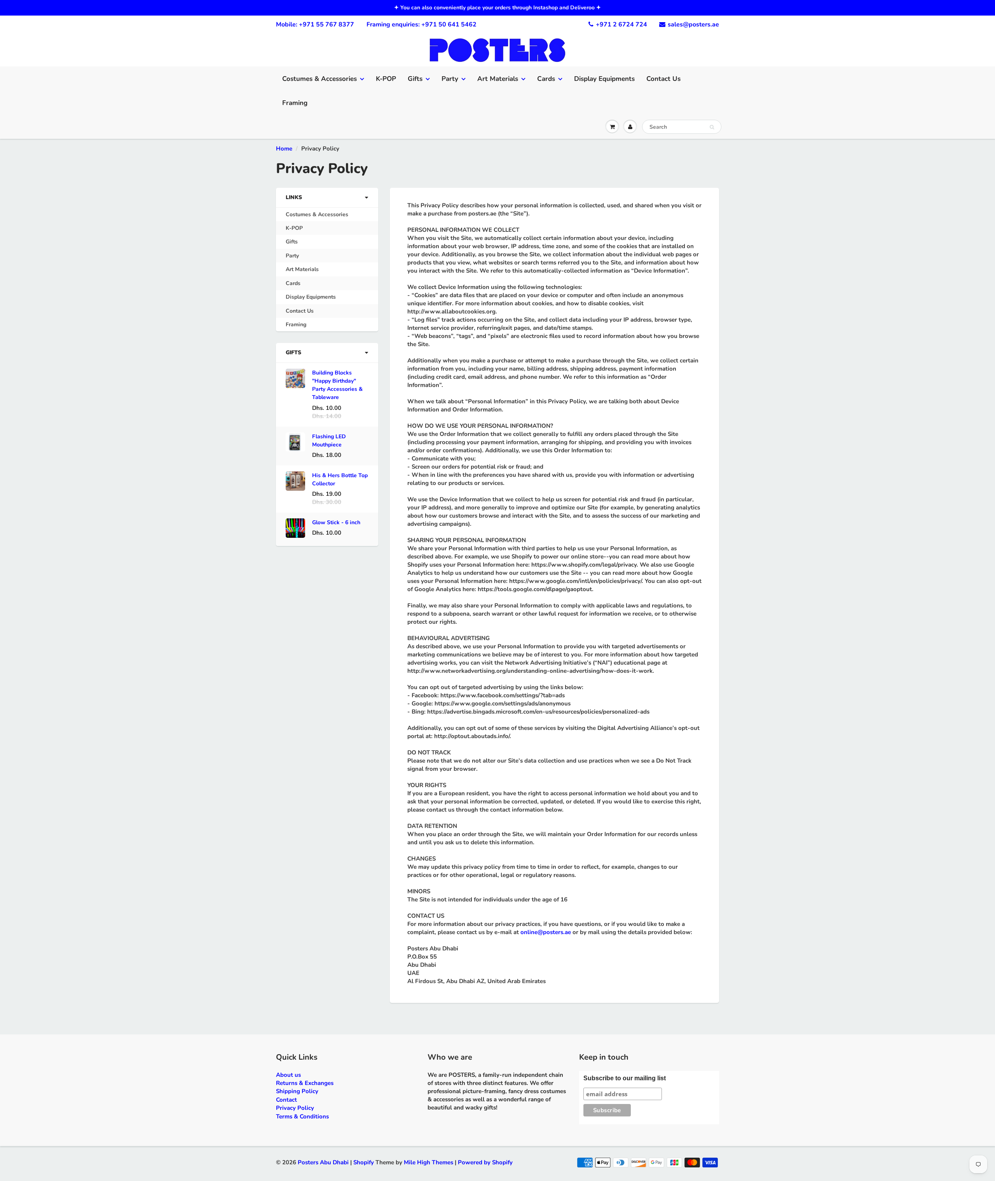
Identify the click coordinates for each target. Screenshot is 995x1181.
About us (288, 1075)
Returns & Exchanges (304, 1083)
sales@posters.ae (693, 24)
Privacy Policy (295, 1108)
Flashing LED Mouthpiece (329, 440)
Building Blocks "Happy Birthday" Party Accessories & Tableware (337, 385)
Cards (546, 78)
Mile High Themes (428, 1162)
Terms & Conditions (302, 1116)
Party (450, 78)
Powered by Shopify (485, 1162)
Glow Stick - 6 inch (336, 522)
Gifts (415, 78)
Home (284, 148)
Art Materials (497, 78)
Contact (286, 1100)
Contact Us (663, 78)
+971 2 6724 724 (621, 24)
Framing (294, 102)
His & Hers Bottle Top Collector (340, 479)
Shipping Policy (297, 1091)
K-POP (386, 78)
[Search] (711, 127)
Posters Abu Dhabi (323, 1162)
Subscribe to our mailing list (624, 1078)
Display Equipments (604, 78)
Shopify (363, 1162)
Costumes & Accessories (319, 78)
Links (294, 197)
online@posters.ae (545, 932)
